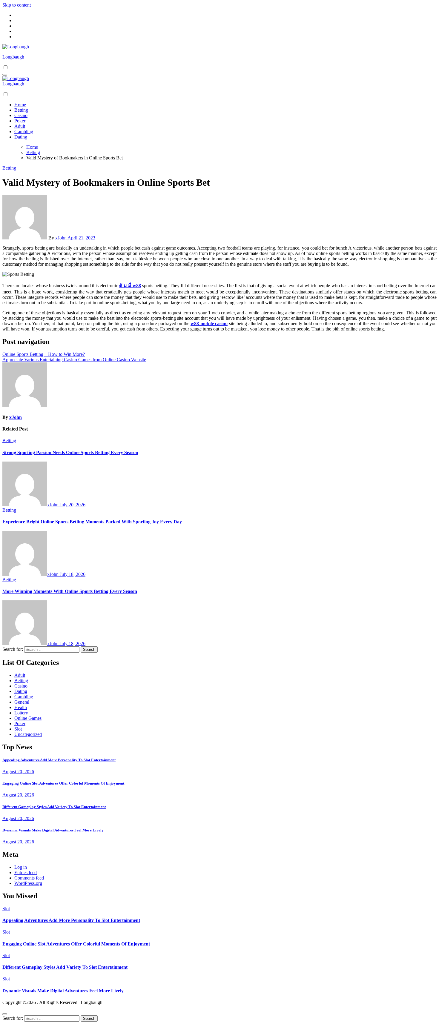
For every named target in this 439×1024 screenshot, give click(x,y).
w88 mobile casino (209, 323)
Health (20, 707)
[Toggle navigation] (4, 75)
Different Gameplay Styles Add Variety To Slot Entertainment (54, 807)
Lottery (21, 712)
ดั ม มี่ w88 (130, 285)
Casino (20, 115)
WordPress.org (28, 883)
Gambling (23, 131)
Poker (19, 120)
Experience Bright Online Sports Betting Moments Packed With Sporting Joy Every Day (92, 521)
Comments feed (29, 877)
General (21, 702)
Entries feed (25, 872)
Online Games (28, 718)
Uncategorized (28, 734)
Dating (20, 136)
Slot (18, 728)
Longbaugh (13, 56)
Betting (21, 110)
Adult (19, 126)
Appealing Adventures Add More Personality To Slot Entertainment (59, 760)
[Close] (4, 1014)
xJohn (61, 237)
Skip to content (16, 4)
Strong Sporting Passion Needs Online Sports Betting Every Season (70, 452)
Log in (20, 867)
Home (20, 104)
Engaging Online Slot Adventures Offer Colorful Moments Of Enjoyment (63, 783)
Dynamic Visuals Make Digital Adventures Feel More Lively (53, 830)
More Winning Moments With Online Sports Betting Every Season (69, 591)
